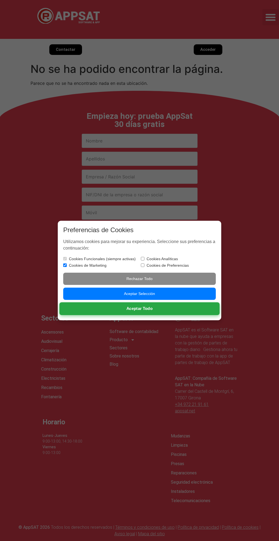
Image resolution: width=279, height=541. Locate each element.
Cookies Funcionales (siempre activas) (102, 259)
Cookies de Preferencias (168, 265)
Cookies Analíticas (162, 259)
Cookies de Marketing (88, 265)
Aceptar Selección (139, 293)
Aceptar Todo (139, 308)
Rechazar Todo (139, 278)
